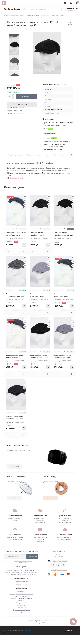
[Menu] (4, 3)
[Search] (25, 9)
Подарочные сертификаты (21, 610)
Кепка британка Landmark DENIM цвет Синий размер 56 (15, 296)
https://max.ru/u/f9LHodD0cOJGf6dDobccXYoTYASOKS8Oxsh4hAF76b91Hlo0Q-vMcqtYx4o (53, 565)
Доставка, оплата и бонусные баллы (21, 594)
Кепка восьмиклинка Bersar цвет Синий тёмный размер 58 (14, 357)
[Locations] (65, 3)
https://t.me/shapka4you (58, 565)
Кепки (22, 15)
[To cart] (24, 245)
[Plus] (13, 95)
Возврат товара (21, 603)
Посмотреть (14, 467)
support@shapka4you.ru (59, 570)
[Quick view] (24, 196)
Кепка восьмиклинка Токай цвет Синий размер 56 (38, 296)
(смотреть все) (63, 84)
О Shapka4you (21, 591)
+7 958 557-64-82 (71, 8)
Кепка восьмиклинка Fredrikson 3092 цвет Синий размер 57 (62, 357)
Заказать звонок (70, 10)
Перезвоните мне (21, 584)
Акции (21, 612)
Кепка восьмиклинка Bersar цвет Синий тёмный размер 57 (62, 296)
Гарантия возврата (21, 596)
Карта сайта (21, 605)
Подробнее (27, 630)
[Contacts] (71, 3)
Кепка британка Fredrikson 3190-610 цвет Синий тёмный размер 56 (64, 235)
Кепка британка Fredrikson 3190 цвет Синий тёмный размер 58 (40, 235)
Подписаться (32, 556)
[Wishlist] (24, 200)
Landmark (21, 107)
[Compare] (24, 204)
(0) (14, 113)
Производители (21, 607)
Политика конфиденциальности (23, 561)
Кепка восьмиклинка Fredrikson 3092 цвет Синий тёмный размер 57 (16, 418)
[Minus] (13, 98)
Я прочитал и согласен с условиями (22, 561)
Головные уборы (12, 15)
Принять (68, 630)
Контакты (21, 600)
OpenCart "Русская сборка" (44, 621)
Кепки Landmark (16, 178)
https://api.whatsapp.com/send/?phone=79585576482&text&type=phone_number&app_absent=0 (63, 565)
